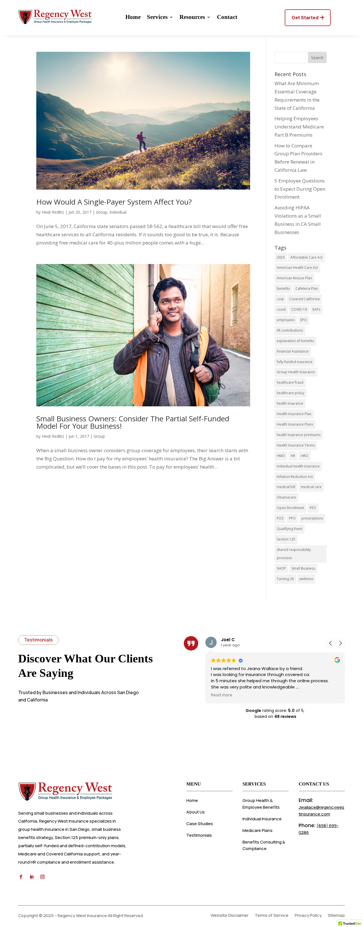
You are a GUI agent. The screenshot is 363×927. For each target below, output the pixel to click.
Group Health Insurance (296, 372)
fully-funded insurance (295, 361)
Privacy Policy (308, 915)
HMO (281, 455)
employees (286, 319)
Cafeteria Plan (307, 288)
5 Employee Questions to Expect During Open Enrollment (300, 188)
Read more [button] (221, 695)
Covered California (304, 299)
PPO (292, 518)
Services (157, 17)
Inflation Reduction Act (295, 476)
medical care (311, 486)
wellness (306, 578)
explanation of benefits (295, 340)
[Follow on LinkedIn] (31, 877)
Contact (227, 17)
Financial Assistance (293, 351)
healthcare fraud (290, 382)
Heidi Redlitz (53, 212)
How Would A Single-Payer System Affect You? (114, 202)
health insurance (290, 403)
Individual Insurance (262, 819)
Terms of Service (271, 915)
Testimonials (199, 835)
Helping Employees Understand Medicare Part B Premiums (299, 126)
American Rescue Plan (294, 278)
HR (293, 455)
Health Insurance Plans (295, 424)
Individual (117, 212)
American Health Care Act (297, 267)
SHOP (281, 568)
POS (280, 518)
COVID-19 (299, 309)
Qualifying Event (289, 528)
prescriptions (312, 518)
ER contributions (290, 330)
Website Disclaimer (229, 915)
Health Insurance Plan (294, 413)
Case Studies (199, 824)
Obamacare (286, 497)
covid (281, 309)
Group (101, 212)
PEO (313, 507)
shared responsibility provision (294, 553)
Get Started (305, 17)
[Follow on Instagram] (42, 877)
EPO (303, 319)
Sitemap (336, 915)
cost (280, 299)
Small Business (303, 568)
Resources (192, 17)
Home (133, 17)
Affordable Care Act (306, 257)
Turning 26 (285, 578)
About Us (195, 812)
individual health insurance (298, 466)
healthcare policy (290, 392)
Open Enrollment (290, 507)
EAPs (316, 309)
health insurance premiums (298, 434)
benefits (283, 288)
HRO (304, 455)
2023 (281, 257)
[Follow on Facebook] (20, 877)
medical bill (286, 486)
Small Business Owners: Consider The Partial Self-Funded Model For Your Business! (132, 422)
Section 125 (286, 539)
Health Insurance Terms (296, 445)
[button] (340, 643)
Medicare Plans (257, 830)
